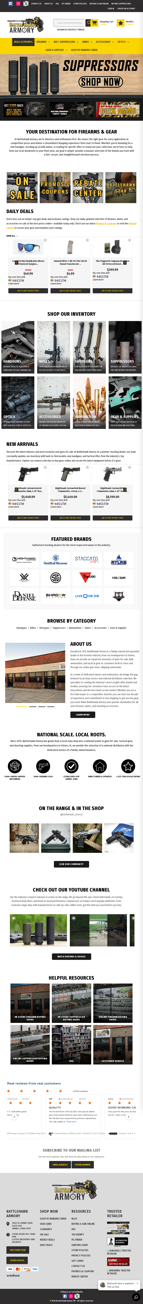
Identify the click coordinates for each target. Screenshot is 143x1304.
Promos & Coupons (106, 223)
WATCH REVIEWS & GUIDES (72, 956)
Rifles (33, 628)
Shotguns (44, 628)
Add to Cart (28, 291)
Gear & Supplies (118, 628)
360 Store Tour (18, 1250)
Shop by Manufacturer (84, 50)
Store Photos (17, 1260)
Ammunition (75, 628)
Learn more (13, 283)
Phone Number (82, 1164)
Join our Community (71, 864)
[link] (73, 1133)
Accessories (101, 628)
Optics (88, 628)
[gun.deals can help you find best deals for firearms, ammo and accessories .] (123, 1253)
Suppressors (59, 628)
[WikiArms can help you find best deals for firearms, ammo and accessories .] (123, 1273)
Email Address (60, 1164)
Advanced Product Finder (70, 29)
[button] (14, 1117)
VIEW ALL (10, 236)
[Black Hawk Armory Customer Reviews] (119, 1233)
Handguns (21, 628)
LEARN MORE (83, 714)
